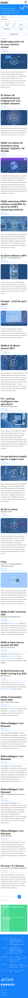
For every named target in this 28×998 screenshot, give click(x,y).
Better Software (24, 966)
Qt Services (12, 952)
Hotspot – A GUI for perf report (13, 302)
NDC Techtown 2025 (13, 623)
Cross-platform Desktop (15, 940)
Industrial (11, 943)
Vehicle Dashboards (14, 941)
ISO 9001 (21, 967)
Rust (24, 956)
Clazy (3, 561)
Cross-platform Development (16, 950)
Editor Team (4, 49)
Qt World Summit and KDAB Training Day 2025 (13, 672)
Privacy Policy (4, 995)
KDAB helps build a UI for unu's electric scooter (12, 44)
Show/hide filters (14, 34)
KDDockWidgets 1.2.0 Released (12, 832)
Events (21, 25)
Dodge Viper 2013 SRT (6, 511)
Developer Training (13, 953)
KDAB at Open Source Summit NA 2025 (12, 644)
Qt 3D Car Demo (9, 509)
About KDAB (12, 964)
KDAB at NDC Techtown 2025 (13, 613)
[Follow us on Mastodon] (9, 985)
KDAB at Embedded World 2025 (11, 698)
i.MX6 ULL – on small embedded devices (11, 258)
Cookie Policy (4, 992)
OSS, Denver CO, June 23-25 (8, 647)
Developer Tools (13, 961)
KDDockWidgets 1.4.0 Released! (12, 758)
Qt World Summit (18, 682)
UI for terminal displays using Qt (9, 406)
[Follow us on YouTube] (13, 985)
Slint (10, 958)
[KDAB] (4, 2)
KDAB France (4, 990)
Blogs (7, 25)
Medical (23, 941)
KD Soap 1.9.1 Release (12, 865)
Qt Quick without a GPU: (14, 255)
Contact (2, 987)
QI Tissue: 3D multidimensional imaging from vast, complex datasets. (11, 99)
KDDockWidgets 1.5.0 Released (12, 724)
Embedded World (12, 708)
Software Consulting (14, 947)
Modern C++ (18, 956)
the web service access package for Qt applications (14, 868)
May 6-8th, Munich (5, 676)
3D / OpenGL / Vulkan (14, 959)
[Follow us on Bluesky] (1, 985)
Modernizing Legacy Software (16, 944)
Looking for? (3, 16)
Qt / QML (11, 956)
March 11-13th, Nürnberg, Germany (10, 702)
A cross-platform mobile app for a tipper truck (14, 458)
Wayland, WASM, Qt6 (6, 836)
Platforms (20, 958)
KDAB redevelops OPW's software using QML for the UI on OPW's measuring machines (14, 205)
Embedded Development (15, 949)
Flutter (25, 958)
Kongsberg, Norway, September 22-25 (10, 617)
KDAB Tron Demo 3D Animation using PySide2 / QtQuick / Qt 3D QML (13, 146)
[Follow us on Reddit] (11, 985)
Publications (7, 29)
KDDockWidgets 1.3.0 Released (12, 791)
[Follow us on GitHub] (4, 985)
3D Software (19, 952)
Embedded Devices (14, 938)
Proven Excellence (13, 966)
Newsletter (17, 972)
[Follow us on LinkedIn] (6, 985)
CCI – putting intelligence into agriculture (9, 401)
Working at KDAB (13, 967)
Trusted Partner (21, 964)
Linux (14, 958)
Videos (21, 29)
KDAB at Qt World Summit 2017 (10, 347)
